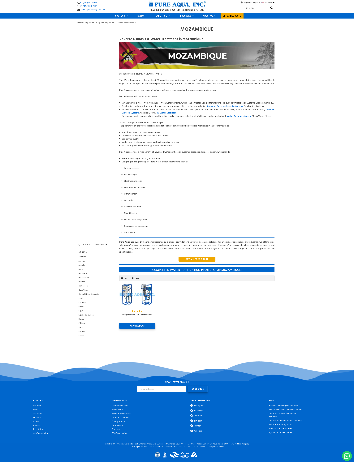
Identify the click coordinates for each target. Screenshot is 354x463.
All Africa (82, 257)
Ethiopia (82, 323)
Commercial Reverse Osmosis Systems (282, 415)
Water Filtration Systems (280, 424)
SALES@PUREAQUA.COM (93, 9)
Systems (120, 16)
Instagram (199, 405)
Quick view (137, 294)
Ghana (81, 336)
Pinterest (198, 415)
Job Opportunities (41, 433)
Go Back (85, 244)
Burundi (82, 282)
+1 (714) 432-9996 (198, 446)
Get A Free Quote (232, 16)
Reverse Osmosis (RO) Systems (283, 405)
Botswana (83, 273)
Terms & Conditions (121, 417)
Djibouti (82, 307)
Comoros (82, 302)
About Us (208, 16)
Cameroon (83, 286)
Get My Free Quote (197, 259)
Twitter (197, 425)
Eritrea (81, 319)
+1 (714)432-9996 (88, 2)
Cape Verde (83, 290)
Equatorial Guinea (86, 315)
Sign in (247, 2)
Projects (37, 417)
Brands (36, 425)
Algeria (82, 261)
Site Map (116, 429)
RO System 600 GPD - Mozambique (137, 314)
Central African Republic (89, 294)
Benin (81, 269)
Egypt (81, 311)
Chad (81, 298)
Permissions (117, 425)
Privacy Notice (118, 421)
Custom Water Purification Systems (285, 420)
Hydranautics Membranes (280, 432)
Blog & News (39, 429)
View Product (137, 326)
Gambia (82, 331)
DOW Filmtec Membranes (280, 428)
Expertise (161, 16)
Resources (185, 16)
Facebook (198, 410)
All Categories (101, 244)
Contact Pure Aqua (120, 405)
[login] (242, 3)
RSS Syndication (119, 433)
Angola (82, 265)
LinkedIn (198, 420)
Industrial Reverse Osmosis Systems (286, 409)
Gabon (81, 327)
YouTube (198, 431)
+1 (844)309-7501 (88, 6)
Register (257, 2)
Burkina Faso (84, 278)
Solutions (37, 413)
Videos (36, 421)
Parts (140, 16)
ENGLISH (268, 2)
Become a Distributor (121, 413)
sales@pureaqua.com (215, 446)
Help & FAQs (117, 409)
